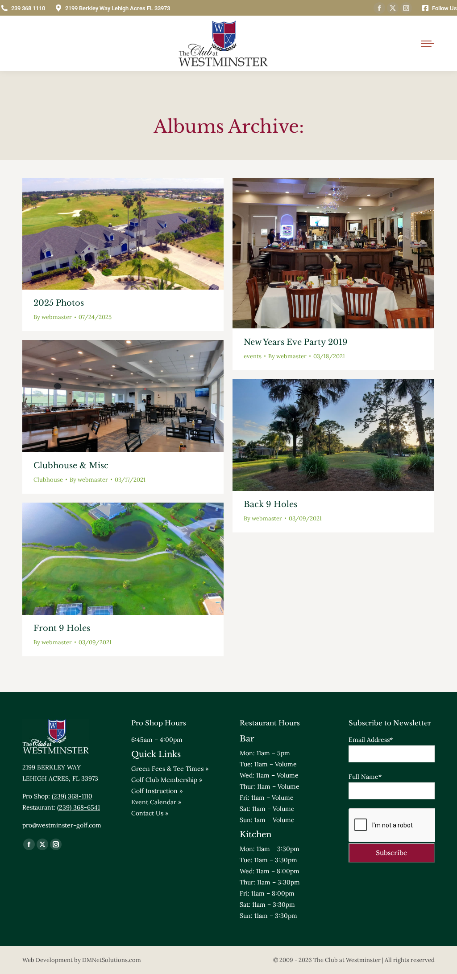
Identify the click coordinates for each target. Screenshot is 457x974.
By (52, 317)
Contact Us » (149, 813)
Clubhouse (48, 479)
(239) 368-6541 (78, 807)
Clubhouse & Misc (70, 466)
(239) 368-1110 (72, 796)
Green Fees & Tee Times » (169, 769)
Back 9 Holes (270, 504)
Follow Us (444, 8)
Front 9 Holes (61, 628)
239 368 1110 (28, 8)
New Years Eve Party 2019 (296, 342)
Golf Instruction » (157, 791)
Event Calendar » (156, 802)
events (253, 356)
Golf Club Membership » (166, 780)
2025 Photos (58, 303)
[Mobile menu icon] (427, 44)
